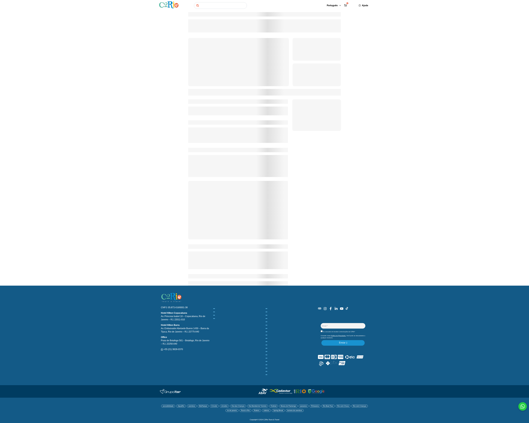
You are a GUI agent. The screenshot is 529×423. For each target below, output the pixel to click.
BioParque (203, 406)
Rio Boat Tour (328, 406)
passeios (303, 406)
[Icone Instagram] (325, 308)
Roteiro (256, 410)
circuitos (224, 406)
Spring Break (278, 410)
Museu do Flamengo (288, 406)
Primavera (315, 406)
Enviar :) (343, 343)
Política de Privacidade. (338, 335)
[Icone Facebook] (330, 308)
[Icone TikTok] (347, 308)
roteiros (266, 410)
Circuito (214, 406)
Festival (273, 406)
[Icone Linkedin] (336, 308)
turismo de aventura (294, 410)
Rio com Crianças (359, 406)
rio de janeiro (232, 410)
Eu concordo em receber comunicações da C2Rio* (338, 331)
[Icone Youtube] (341, 308)
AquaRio (181, 406)
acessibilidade (168, 406)
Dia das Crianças (238, 406)
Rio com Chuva (343, 406)
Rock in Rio (245, 410)
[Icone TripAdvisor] (319, 308)
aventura (191, 406)
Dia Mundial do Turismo (258, 406)
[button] (349, 5)
